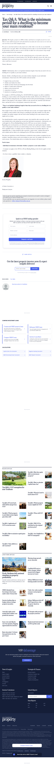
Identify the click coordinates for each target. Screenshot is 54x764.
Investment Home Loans (30, 10)
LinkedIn (44, 725)
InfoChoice (27, 750)
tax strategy (9, 14)
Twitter (38, 725)
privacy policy (33, 272)
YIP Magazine (28, 1)
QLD (29, 707)
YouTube (50, 725)
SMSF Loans (41, 10)
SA (36, 705)
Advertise (35, 1)
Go (49, 696)
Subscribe (35, 268)
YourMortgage (33, 750)
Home (3, 14)
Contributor (6, 31)
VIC (28, 705)
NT (36, 707)
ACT (44, 703)
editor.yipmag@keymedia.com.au (21, 201)
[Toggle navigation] (51, 6)
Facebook (32, 725)
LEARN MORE (27, 660)
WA (36, 703)
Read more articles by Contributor (19, 284)
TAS (44, 705)
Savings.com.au (20, 750)
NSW (29, 703)
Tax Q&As (12, 279)
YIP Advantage (20, 1)
